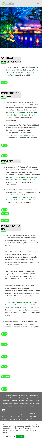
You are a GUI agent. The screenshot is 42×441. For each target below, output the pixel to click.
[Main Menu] (38, 3)
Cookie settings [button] (9, 436)
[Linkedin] (3, 410)
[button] (4, 82)
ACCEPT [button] (20, 436)
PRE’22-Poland (22, 135)
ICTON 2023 (11, 243)
